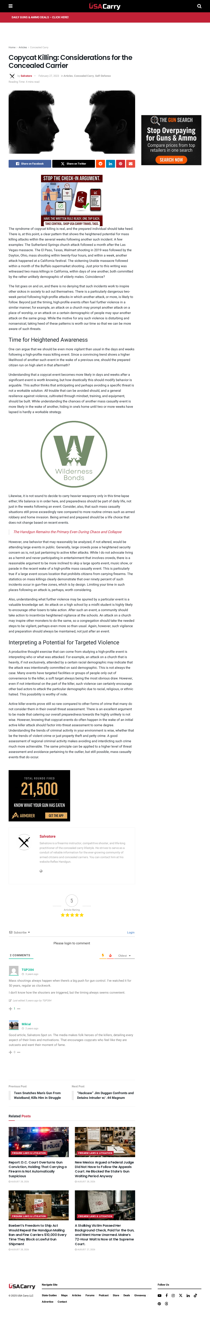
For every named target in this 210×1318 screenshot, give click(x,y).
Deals (126, 1295)
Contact (62, 1302)
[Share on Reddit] (100, 164)
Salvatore (26, 76)
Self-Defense (103, 76)
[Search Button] (199, 6)
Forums (90, 1295)
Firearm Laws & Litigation (29, 1153)
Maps (64, 1295)
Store (116, 1295)
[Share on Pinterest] (120, 164)
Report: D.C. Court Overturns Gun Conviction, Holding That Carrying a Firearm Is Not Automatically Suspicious (38, 1169)
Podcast (103, 1295)
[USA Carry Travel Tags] (72, 200)
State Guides (49, 1295)
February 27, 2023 (49, 76)
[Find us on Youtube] (159, 1295)
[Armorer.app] (39, 796)
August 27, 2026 (86, 1249)
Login (131, 932)
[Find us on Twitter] (181, 1295)
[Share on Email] (130, 164)
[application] (72, 454)
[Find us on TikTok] (195, 1295)
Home (12, 47)
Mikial (26, 1024)
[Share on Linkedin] (110, 164)
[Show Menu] (11, 6)
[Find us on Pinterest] (159, 1304)
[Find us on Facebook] (166, 1295)
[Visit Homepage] (105, 6)
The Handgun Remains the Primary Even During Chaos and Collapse (67, 532)
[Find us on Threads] (166, 1304)
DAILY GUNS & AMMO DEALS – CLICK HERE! (40, 17)
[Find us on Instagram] (173, 1295)
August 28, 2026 (19, 1181)
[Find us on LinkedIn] (188, 1295)
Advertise (47, 1302)
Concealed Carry (39, 47)
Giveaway (140, 1295)
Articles (23, 47)
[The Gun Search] (171, 140)
